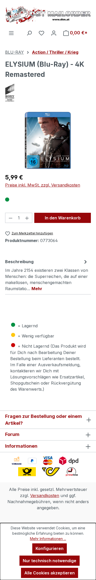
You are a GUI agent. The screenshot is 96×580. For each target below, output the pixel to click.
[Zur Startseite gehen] (48, 15)
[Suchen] (29, 33)
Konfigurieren (49, 548)
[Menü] (11, 33)
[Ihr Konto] (54, 33)
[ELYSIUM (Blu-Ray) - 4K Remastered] (48, 140)
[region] (48, 140)
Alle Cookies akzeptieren (49, 572)
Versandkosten (44, 495)
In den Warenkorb (63, 217)
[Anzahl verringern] (10, 218)
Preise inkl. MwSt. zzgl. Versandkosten (42, 185)
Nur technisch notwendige (49, 560)
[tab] (46, 275)
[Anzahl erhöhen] (27, 218)
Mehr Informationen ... (48, 538)
